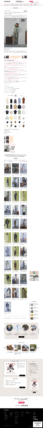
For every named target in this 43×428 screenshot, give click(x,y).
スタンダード (29, 5)
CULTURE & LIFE (16, 416)
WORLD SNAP (11, 413)
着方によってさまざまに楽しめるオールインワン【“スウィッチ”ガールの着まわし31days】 (10, 161)
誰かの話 (16, 423)
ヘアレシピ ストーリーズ (17, 414)
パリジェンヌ (32, 369)
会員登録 (31, 1)
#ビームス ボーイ (19, 155)
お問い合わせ (8, 425)
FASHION (5, 412)
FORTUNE (27, 412)
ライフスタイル (16, 418)
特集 (4, 5)
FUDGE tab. (11, 412)
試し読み (34, 392)
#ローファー (16, 156)
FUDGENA (37, 369)
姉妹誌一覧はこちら (34, 393)
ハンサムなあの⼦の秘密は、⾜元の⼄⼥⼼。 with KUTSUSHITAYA (10, 144)
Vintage (31, 371)
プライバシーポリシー (12, 425)
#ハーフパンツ (15, 155)
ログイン (37, 1)
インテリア (35, 370)
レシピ (22, 414)
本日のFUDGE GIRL (13, 5)
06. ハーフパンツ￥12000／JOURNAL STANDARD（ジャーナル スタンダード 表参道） (14, 69)
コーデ (35, 368)
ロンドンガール (32, 366)
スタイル (33, 365)
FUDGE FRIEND (16, 5)
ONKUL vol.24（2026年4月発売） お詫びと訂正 (11, 384)
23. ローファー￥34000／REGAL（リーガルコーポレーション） (11, 79)
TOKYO (11, 414)
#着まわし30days (22, 156)
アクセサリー (36, 5)
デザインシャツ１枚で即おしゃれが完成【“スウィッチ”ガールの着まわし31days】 (21, 161)
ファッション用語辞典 (25, 5)
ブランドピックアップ (21, 5)
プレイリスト (16, 421)
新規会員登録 (21, 402)
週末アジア (16, 420)
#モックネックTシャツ (9, 156)
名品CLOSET (7, 5)
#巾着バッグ (19, 156)
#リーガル (13, 156)
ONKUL (35, 369)
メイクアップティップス (17, 415)
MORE (22, 375)
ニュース (9, 5)
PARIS (10, 415)
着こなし (31, 370)
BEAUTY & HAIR (16, 412)
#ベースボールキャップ (23, 155)
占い (36, 363)
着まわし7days (32, 5)
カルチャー (16, 417)
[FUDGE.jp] (20, 1)
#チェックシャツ (11, 155)
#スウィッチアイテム (7, 155)
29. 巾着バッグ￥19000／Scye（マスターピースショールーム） (11, 76)
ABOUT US (5, 425)
